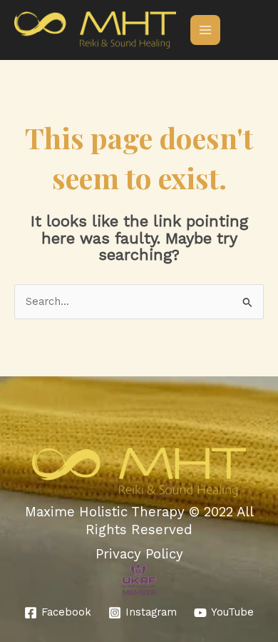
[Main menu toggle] (205, 30)
